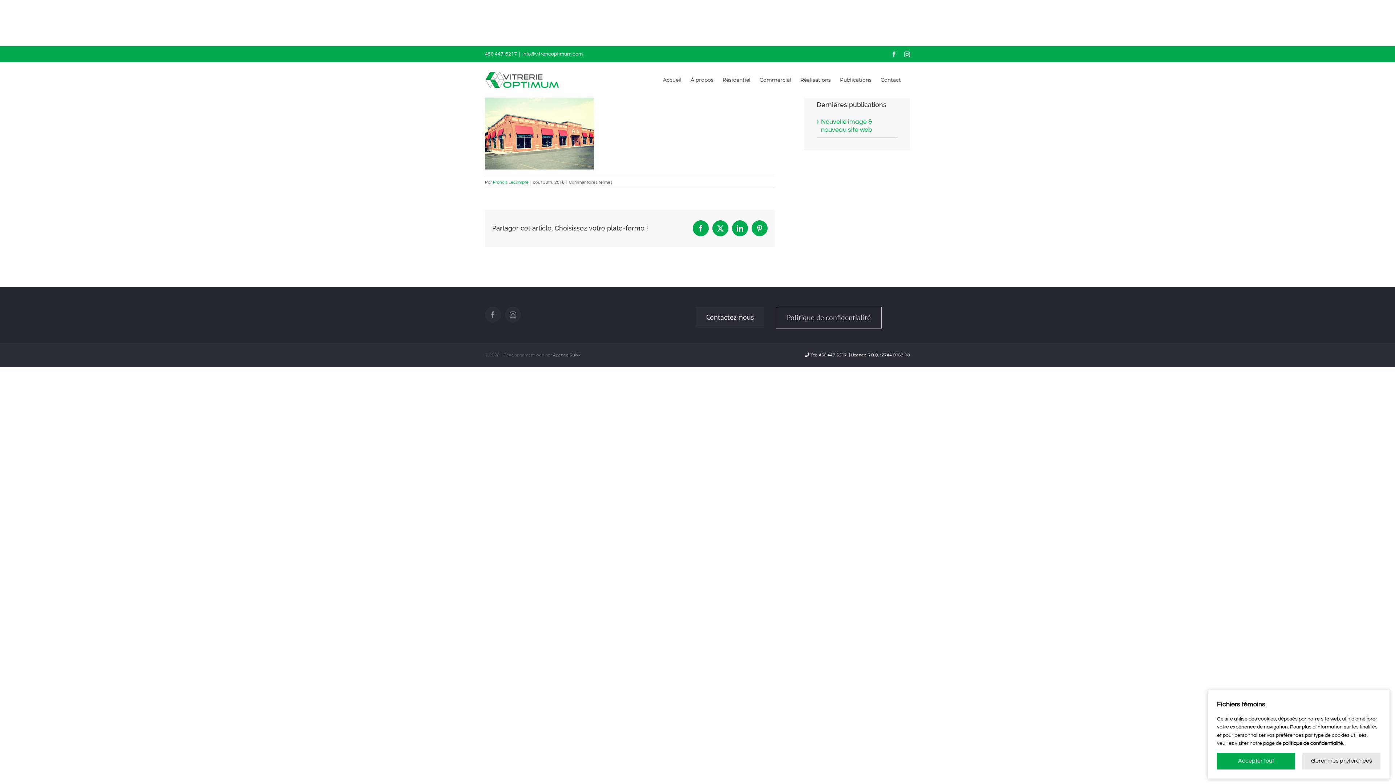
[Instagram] (513, 315)
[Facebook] (493, 315)
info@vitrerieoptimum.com (552, 54)
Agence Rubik (567, 355)
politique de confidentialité (1313, 743)
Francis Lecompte (511, 182)
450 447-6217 (833, 355)
